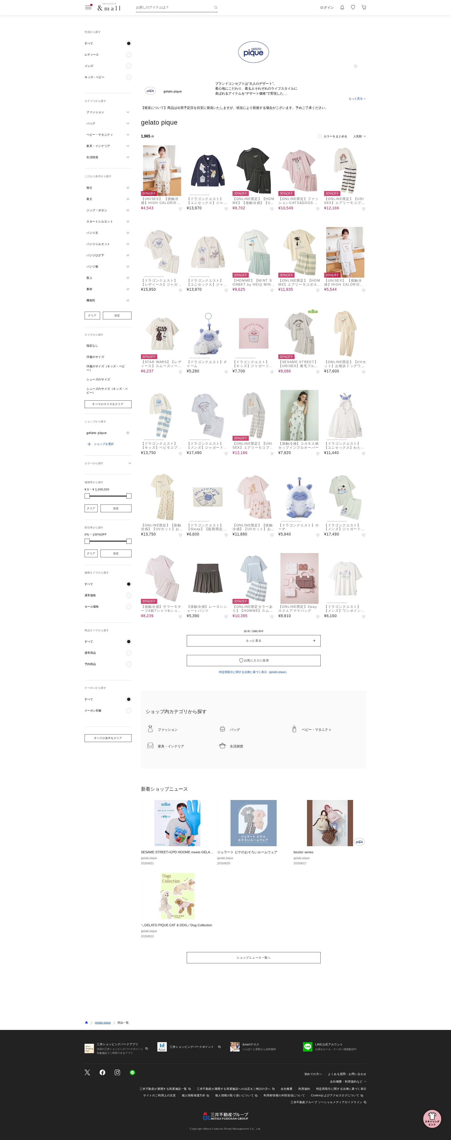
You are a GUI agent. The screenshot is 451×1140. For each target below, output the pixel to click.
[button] (108, 43)
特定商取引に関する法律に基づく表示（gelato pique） (253, 672)
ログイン (327, 7)
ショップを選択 (104, 444)
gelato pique (103, 1022)
